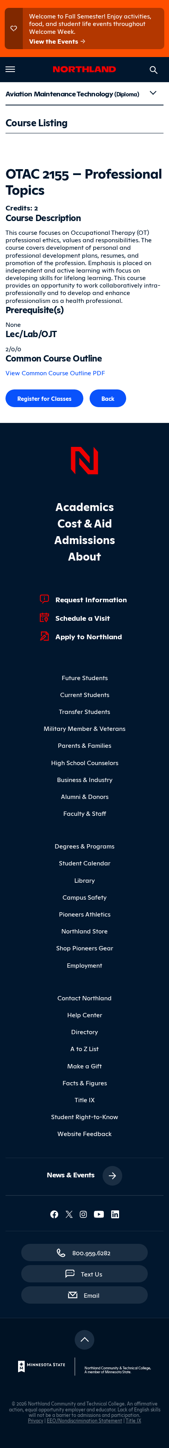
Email (95, 1294)
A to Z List (84, 1048)
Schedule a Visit (82, 617)
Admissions (84, 539)
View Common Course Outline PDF (55, 372)
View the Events (54, 41)
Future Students (85, 677)
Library (84, 880)
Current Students (84, 694)
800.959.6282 (91, 1252)
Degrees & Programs (84, 845)
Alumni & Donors (84, 796)
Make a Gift (84, 1065)
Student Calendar (84, 862)
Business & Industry (84, 779)
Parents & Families (84, 745)
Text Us (91, 1273)
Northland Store (84, 930)
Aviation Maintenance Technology (72, 93)
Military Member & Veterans (84, 728)
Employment (84, 965)
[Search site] (153, 70)
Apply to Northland (88, 636)
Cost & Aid (84, 522)
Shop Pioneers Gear (84, 947)
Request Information (91, 599)
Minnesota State (117, 1371)
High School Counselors (84, 762)
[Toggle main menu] (10, 69)
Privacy (35, 1420)
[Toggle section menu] (153, 93)
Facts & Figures (84, 1082)
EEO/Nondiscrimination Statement (84, 1420)
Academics (84, 506)
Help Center (84, 1014)
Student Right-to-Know (84, 1116)
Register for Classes (44, 398)
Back (107, 398)
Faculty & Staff (84, 813)
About (84, 555)
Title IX (85, 1099)
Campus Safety (84, 897)
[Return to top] (84, 1340)
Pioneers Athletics (84, 913)
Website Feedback (84, 1133)
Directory (84, 1031)
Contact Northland (84, 997)
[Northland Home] (84, 459)
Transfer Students (84, 711)
